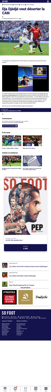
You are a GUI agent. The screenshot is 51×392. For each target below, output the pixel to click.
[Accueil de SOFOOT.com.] (8, 1)
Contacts (14, 316)
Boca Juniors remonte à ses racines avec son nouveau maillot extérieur (32, 157)
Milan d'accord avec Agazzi (29, 135)
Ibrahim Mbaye (5, 327)
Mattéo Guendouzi (6, 323)
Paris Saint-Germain (21, 323)
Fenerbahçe (19, 327)
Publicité (23, 318)
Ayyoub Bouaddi (5, 331)
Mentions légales (36, 316)
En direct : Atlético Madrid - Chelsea (10, 135)
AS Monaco (19, 332)
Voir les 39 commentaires (9, 126)
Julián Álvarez (5, 326)
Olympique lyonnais (21, 324)
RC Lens (18, 329)
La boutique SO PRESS (24, 316)
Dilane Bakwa (5, 332)
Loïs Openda (4, 329)
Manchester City (20, 331)
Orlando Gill (4, 334)
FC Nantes (19, 334)
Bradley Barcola (5, 324)
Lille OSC (19, 326)
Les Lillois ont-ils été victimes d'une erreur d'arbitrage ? (15, 262)
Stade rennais (20, 333)
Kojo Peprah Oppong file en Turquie (10, 280)
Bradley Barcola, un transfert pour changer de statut (10, 157)
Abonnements (6, 316)
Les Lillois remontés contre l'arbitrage (11, 271)
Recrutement (43, 318)
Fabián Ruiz (4, 333)
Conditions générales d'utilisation (10, 318)
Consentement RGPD (32, 318)
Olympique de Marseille (22, 328)
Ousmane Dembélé (6, 328)
